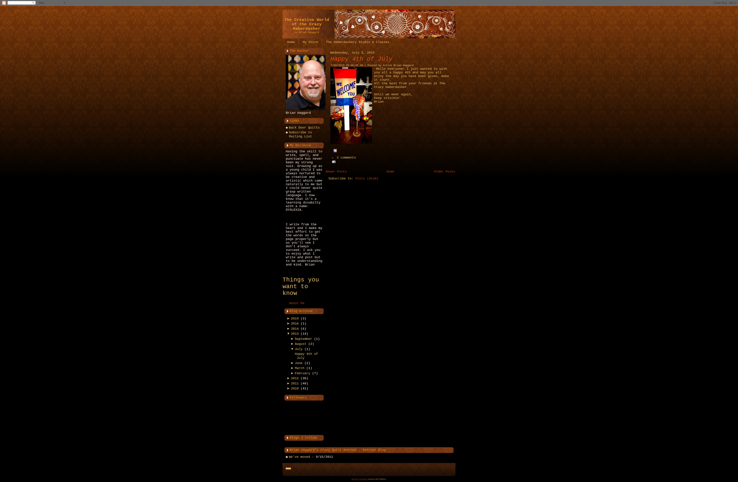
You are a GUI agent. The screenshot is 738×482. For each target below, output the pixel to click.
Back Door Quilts (304, 127)
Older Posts (444, 171)
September (303, 339)
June (299, 363)
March (299, 368)
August (300, 344)
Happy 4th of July (361, 59)
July (299, 349)
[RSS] (288, 469)
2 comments (346, 158)
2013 (295, 334)
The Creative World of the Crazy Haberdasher (306, 24)
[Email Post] (333, 162)
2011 (295, 383)
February (302, 373)
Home (390, 171)
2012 (295, 378)
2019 (295, 318)
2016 (295, 323)
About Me (296, 303)
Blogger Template (359, 479)
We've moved (299, 457)
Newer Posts (336, 171)
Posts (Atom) (366, 178)
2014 (295, 329)
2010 (295, 388)
